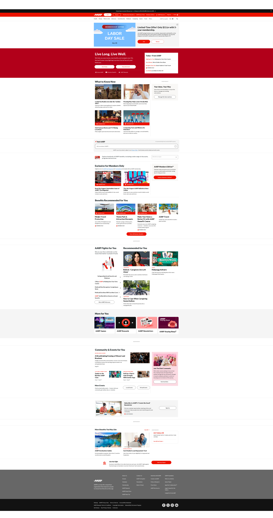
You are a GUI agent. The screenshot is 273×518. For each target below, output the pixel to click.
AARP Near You (126, 494)
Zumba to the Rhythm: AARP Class (100, 375)
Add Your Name (161, 462)
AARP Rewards (161, 14)
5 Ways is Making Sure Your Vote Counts (106, 282)
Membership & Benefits (128, 14)
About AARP (100, 72)
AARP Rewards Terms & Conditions (102, 505)
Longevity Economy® (170, 493)
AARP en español (164, 18)
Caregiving (126, 267)
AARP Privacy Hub (104, 502)
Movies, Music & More (100, 353)
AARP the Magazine (108, 168)
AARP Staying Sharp (168, 332)
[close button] (177, 24)
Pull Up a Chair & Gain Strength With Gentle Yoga (129, 375)
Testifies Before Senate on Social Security (106, 297)
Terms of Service (114, 502)
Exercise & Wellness (128, 371)
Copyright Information (118, 505)
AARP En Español (140, 478)
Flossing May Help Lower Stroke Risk (135, 102)
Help (170, 18)
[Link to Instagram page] (172, 505)
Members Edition (150, 14)
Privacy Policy (135, 150)
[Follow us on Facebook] (164, 505)
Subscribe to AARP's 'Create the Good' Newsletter (137, 404)
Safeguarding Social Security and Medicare (107, 277)
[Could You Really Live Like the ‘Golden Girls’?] (108, 91)
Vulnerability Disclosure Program (133, 505)
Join (144, 41)
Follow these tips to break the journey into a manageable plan (133, 304)
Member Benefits (112, 72)
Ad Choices (96, 507)
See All (146, 429)
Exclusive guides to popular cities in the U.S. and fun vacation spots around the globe (107, 454)
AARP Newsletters (145, 331)
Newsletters (139, 482)
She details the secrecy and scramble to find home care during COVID (135, 275)
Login (174, 14)
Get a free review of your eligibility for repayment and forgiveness (136, 454)
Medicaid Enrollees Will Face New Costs (106, 292)
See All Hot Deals (158, 441)
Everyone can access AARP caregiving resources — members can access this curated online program (147, 225)
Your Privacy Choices (106, 507)
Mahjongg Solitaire (159, 270)
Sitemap (96, 502)
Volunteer (124, 482)
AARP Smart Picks (140, 14)
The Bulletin (118, 168)
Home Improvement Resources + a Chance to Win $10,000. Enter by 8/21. (135, 11)
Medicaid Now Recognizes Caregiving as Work (106, 288)
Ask (175, 146)
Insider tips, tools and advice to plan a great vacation (168, 220)
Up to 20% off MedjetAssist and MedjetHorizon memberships (103, 222)
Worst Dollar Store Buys (156, 62)
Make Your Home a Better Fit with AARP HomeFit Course (146, 219)
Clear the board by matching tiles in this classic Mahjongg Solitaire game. (163, 273)
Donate (124, 478)
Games (153, 267)
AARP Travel (164, 217)
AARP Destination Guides (103, 451)
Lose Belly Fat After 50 (154, 70)
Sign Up (168, 408)
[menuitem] (95, 19)
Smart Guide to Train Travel (158, 65)
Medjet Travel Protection (100, 218)
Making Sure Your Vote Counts (158, 59)
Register (169, 14)
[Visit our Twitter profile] (168, 505)
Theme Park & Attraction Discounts (124, 218)
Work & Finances (127, 448)
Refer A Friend (140, 485)
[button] (271, 11)
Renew (157, 41)
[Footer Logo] (104, 481)
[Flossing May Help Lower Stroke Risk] (136, 91)
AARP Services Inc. (155, 488)
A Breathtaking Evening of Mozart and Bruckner (110, 357)
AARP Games (101, 331)
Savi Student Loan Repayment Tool (135, 451)
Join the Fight (113, 461)
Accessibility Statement (125, 502)
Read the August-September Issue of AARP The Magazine (107, 189)
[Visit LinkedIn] (176, 505)
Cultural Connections (101, 371)
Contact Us (139, 475)
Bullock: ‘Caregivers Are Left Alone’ (134, 271)
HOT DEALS (158, 433)
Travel (96, 448)
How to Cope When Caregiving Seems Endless (135, 300)
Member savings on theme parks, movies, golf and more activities (124, 222)
